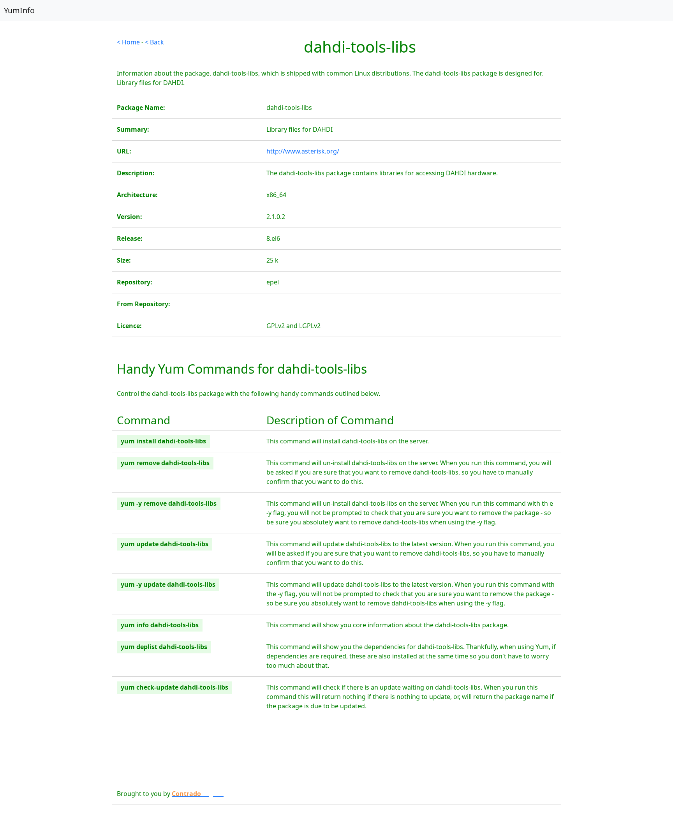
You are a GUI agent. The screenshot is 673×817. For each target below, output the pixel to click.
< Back (154, 42)
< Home (128, 42)
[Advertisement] (56, 154)
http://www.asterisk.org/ (302, 151)
